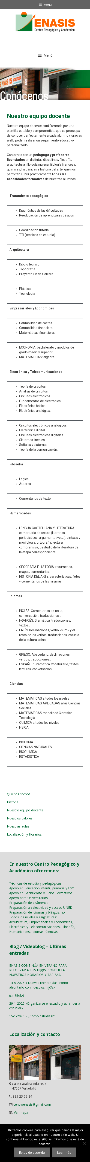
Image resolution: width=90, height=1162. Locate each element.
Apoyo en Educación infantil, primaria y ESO (41, 888)
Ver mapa (21, 1112)
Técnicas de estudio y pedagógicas (35, 883)
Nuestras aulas (18, 826)
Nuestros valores (20, 818)
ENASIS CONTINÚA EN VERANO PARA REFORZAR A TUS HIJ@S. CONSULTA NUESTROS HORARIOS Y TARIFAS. (38, 970)
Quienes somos (18, 794)
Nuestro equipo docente (25, 810)
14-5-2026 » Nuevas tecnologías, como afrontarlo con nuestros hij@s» (38, 984)
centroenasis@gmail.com (32, 1104)
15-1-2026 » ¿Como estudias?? (32, 1016)
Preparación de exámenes (28, 902)
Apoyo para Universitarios (28, 898)
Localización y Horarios (24, 834)
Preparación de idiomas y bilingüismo (37, 912)
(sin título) (16, 995)
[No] (84, 1143)
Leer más (64, 1152)
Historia (12, 802)
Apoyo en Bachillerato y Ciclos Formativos (40, 893)
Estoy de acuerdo (32, 1152)
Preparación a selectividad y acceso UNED (40, 907)
